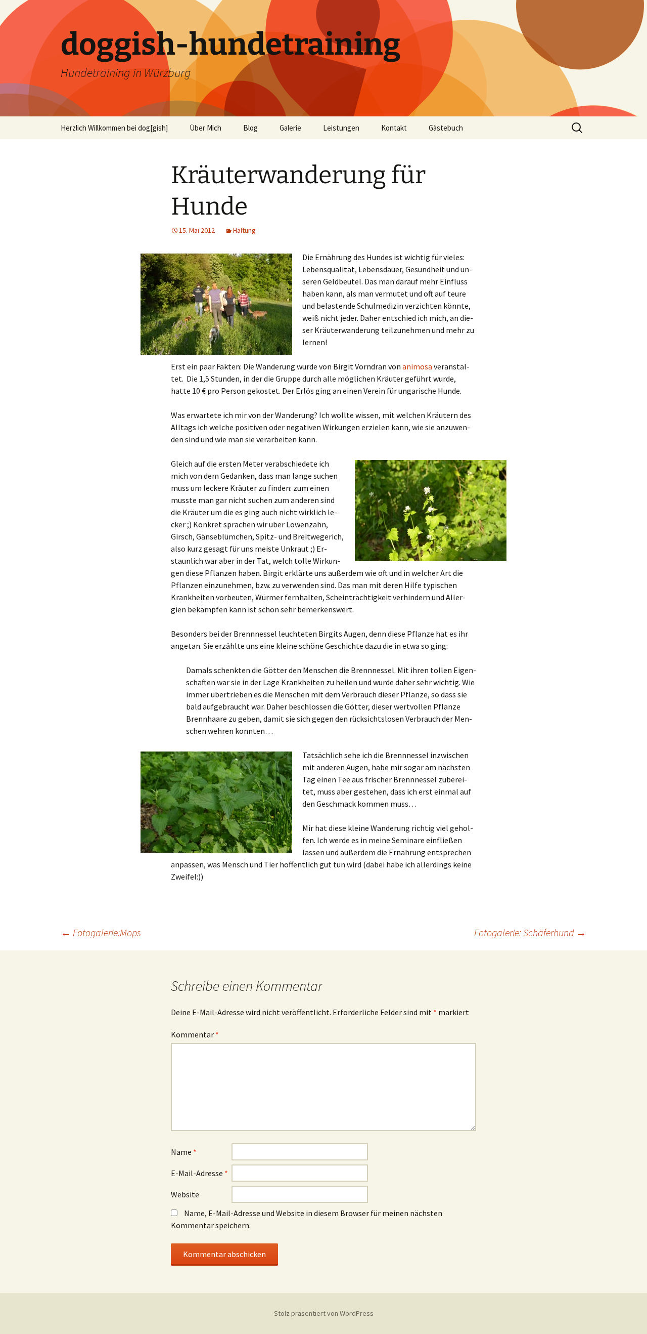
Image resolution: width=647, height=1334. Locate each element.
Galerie (290, 128)
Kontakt (394, 128)
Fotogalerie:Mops (101, 932)
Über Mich (205, 128)
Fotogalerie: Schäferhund (530, 932)
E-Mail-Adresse (199, 1173)
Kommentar (195, 1034)
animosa (417, 366)
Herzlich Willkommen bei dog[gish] (114, 128)
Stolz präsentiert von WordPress (324, 1313)
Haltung (244, 230)
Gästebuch (446, 128)
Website (185, 1194)
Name (184, 1152)
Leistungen (341, 128)
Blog (250, 128)
